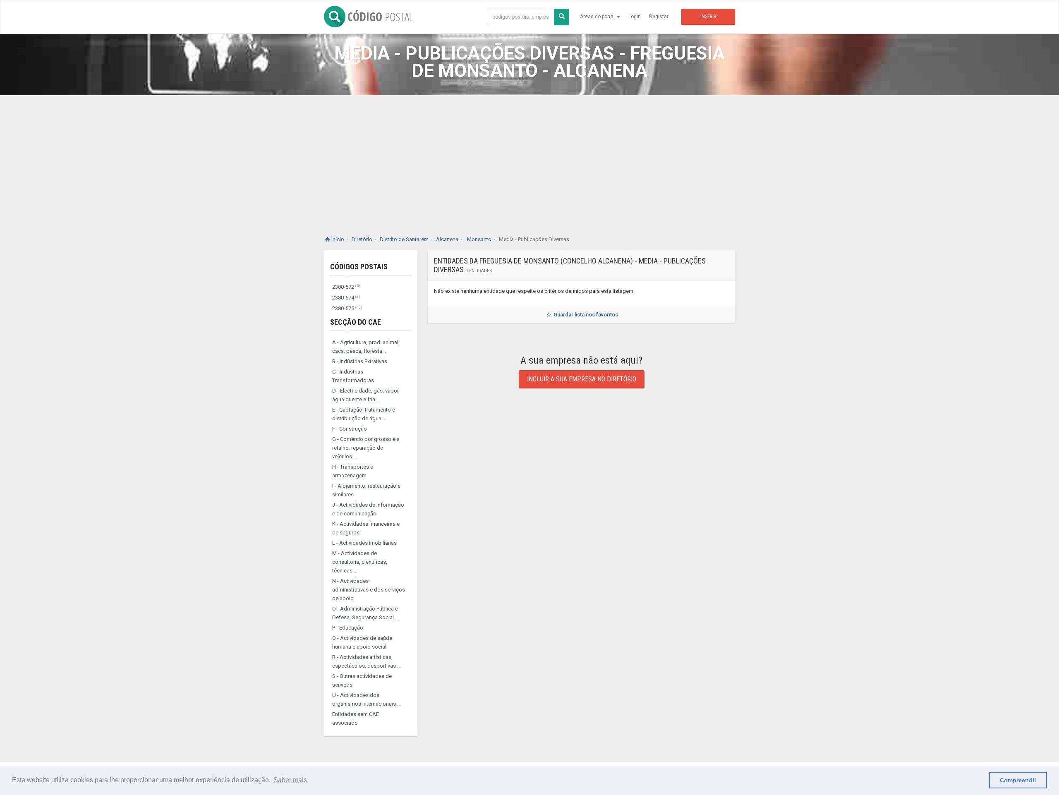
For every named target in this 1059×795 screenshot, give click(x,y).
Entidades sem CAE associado (355, 718)
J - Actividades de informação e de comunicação (368, 509)
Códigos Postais (359, 266)
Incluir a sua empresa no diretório (581, 379)
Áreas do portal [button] (598, 16)
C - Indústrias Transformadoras (353, 376)
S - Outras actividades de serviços (362, 680)
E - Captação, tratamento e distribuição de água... (363, 414)
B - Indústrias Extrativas (359, 361)
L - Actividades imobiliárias (364, 543)
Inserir (708, 16)
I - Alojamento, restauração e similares (366, 490)
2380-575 (347, 308)
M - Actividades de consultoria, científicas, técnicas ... (359, 562)
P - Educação (347, 628)
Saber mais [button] (290, 779)
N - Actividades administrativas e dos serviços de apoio (368, 589)
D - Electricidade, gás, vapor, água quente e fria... (366, 395)
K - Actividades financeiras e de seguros (366, 528)
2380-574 (346, 298)
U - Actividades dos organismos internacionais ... (366, 699)
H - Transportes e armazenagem (352, 471)
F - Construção (349, 429)
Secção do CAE (355, 322)
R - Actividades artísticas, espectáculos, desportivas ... (366, 661)
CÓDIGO (380, 16)
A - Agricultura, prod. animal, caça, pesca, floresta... (366, 346)
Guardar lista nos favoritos (585, 314)
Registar (658, 16)
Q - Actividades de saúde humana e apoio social (362, 642)
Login (634, 16)
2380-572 (346, 287)
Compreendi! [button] (1018, 780)
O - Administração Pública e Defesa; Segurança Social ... (365, 613)
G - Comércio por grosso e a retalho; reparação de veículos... (366, 448)
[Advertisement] (529, 157)
